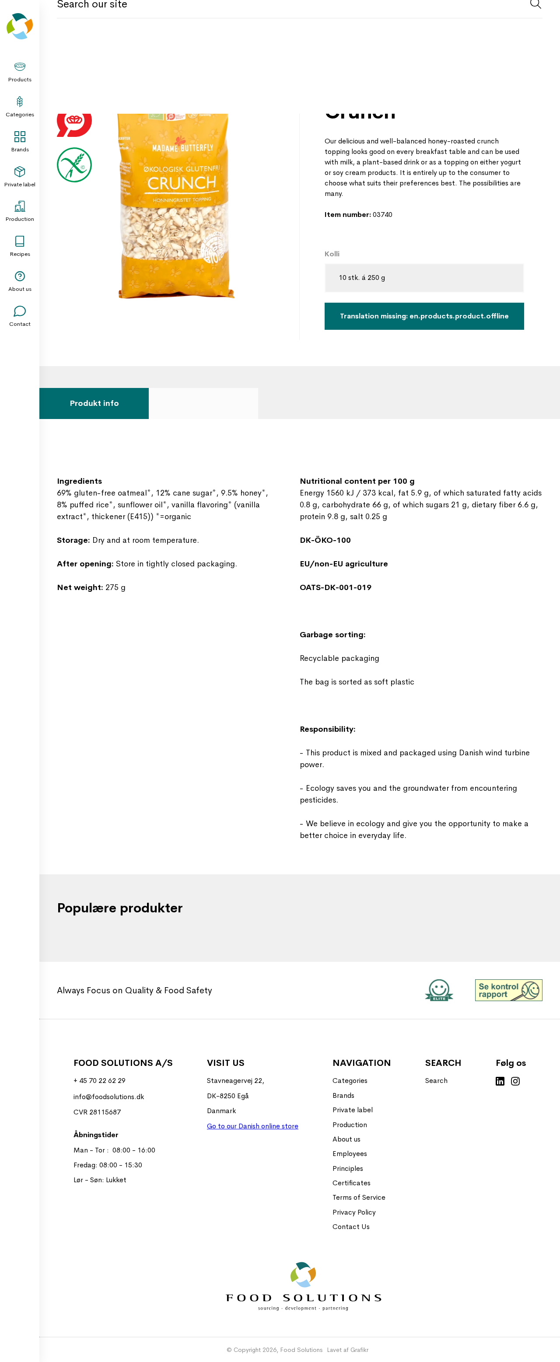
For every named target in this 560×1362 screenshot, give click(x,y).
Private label (19, 184)
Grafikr (359, 1350)
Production (19, 219)
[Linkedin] (500, 1082)
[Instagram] (515, 1082)
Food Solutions (301, 1350)
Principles (347, 1168)
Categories (20, 114)
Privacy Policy (354, 1212)
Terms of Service (358, 1197)
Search (436, 1080)
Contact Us (351, 1226)
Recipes (20, 254)
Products (20, 79)
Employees (349, 1153)
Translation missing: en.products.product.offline (424, 316)
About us (20, 289)
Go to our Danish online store (252, 1126)
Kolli (332, 254)
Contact (20, 324)
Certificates (351, 1182)
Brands (20, 149)
